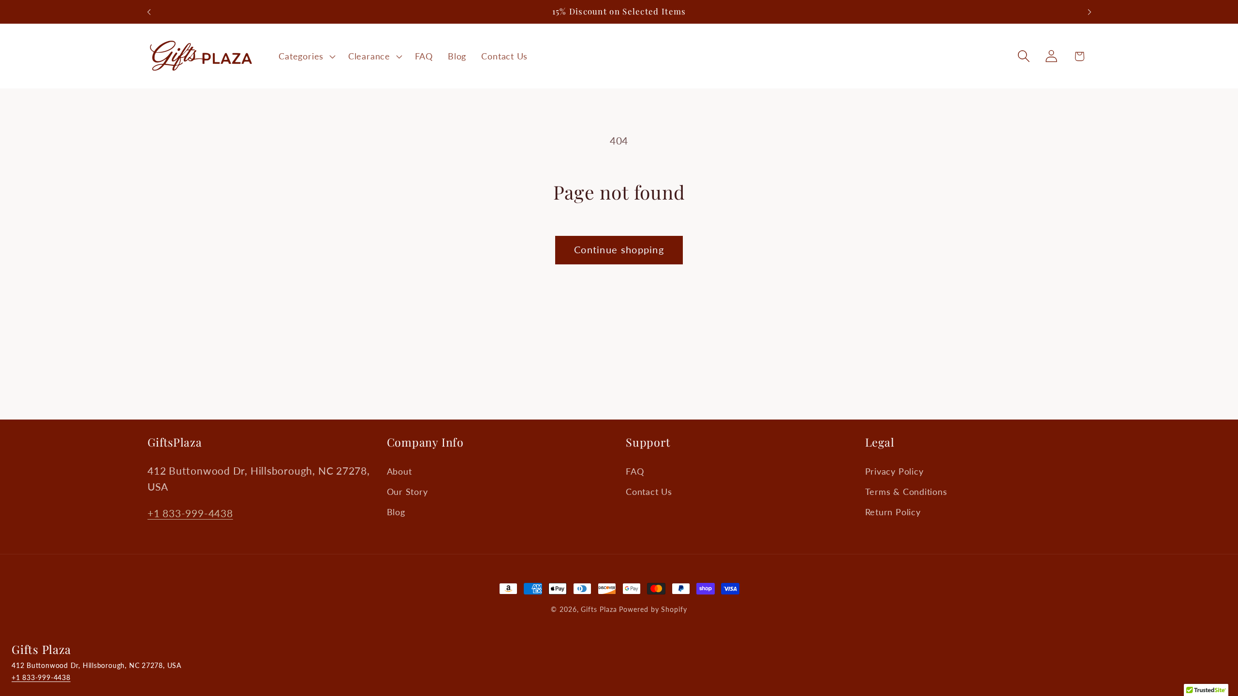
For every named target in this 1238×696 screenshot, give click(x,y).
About (399, 471)
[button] (306, 56)
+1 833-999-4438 (190, 513)
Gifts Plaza (599, 609)
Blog (396, 512)
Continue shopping (619, 249)
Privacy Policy (894, 471)
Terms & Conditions (906, 491)
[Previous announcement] (149, 12)
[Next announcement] (1089, 12)
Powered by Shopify (653, 609)
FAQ (635, 471)
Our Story (407, 491)
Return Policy (893, 512)
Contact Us (649, 491)
